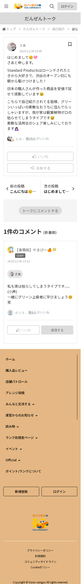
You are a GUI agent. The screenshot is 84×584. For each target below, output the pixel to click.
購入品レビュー (17, 370)
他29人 (31, 138)
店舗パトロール (17, 381)
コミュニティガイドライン (40, 561)
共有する (43, 168)
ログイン (67, 6)
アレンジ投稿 (15, 392)
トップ (11, 29)
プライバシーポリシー (40, 550)
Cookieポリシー (40, 567)
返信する (57, 330)
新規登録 (21, 491)
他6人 (32, 312)
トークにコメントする (40, 210)
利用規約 (40, 556)
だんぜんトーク (34, 29)
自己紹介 (58, 29)
